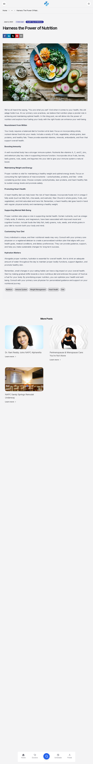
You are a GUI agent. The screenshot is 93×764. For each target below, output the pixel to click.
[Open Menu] (4, 3)
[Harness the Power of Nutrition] (5, 36)
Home (5, 10)
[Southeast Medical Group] (46, 3)
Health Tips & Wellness (34, 22)
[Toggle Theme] (88, 3)
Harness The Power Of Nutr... (27, 10)
